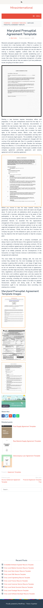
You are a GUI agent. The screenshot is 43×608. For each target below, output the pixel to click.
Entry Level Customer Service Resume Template (19, 584)
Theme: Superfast (31, 604)
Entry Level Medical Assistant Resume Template (19, 568)
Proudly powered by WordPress (15, 604)
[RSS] (21, 2)
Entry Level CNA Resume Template (15, 574)
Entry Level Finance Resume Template (16, 581)
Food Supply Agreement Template (24, 426)
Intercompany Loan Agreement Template (26, 456)
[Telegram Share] (14, 415)
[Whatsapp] (17, 415)
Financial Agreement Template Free (32, 479)
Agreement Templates (14, 472)
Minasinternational (21, 8)
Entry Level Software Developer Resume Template (19, 594)
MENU (38, 16)
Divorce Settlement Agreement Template (11, 479)
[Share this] (3, 415)
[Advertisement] (17, 525)
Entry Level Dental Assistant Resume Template (18, 587)
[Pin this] (10, 415)
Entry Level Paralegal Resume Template (16, 590)
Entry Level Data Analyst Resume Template (17, 571)
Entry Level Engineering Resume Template (17, 578)
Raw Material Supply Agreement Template (27, 441)
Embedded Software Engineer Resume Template (19, 565)
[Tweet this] (6, 415)
